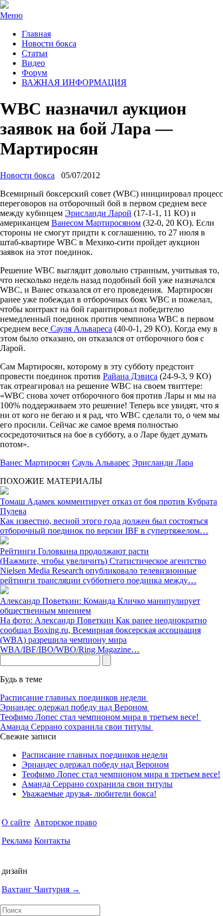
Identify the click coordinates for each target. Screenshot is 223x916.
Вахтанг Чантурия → (41, 889)
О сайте (16, 822)
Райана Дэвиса (130, 376)
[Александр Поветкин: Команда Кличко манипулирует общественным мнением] (4, 591)
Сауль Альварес (101, 462)
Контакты (52, 840)
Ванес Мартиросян (35, 462)
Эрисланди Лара (162, 462)
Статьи (35, 53)
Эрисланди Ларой (98, 213)
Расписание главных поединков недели (74, 697)
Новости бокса (49, 43)
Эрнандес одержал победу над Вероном (74, 707)
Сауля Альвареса (80, 328)
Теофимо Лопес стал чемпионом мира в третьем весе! (100, 717)
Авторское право (65, 822)
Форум (34, 72)
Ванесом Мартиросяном (96, 222)
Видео (33, 63)
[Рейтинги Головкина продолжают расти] (4, 541)
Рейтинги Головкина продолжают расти (74, 551)
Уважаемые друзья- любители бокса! (89, 793)
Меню (11, 15)
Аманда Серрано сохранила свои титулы (76, 726)
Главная (36, 33)
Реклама (17, 840)
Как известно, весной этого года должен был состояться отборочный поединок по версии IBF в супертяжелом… (104, 525)
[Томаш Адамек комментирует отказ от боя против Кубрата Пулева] (4, 491)
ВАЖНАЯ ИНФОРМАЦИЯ (74, 82)
